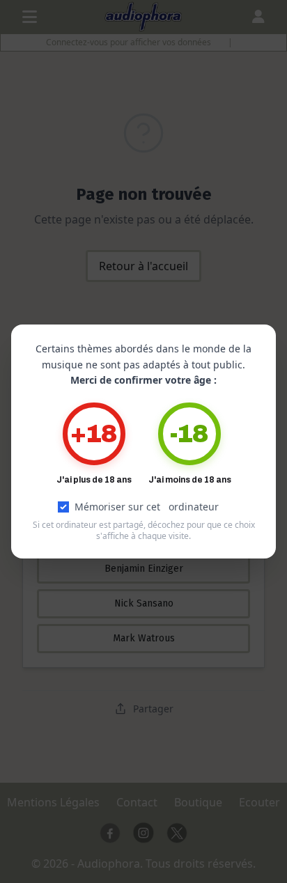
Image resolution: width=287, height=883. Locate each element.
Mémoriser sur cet (147, 506)
